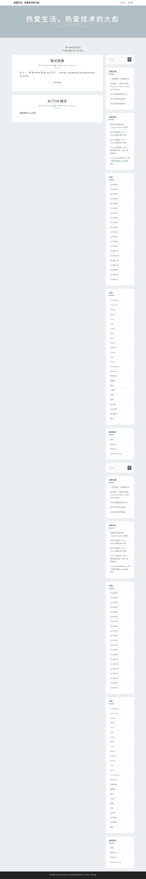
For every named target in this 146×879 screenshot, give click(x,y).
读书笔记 (113, 414)
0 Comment (71, 65)
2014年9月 (114, 270)
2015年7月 (114, 222)
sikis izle (113, 147)
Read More (58, 82)
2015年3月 (114, 241)
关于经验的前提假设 (118, 104)
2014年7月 (114, 279)
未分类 (112, 404)
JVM (111, 324)
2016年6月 (114, 199)
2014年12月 (114, 256)
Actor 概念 (57, 101)
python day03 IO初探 (119, 127)
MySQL (112, 343)
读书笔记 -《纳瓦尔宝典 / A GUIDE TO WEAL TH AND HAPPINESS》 (119, 86)
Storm (112, 362)
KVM (111, 333)
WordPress (78, 875)
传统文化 (113, 376)
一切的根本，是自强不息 (119, 79)
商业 (112, 385)
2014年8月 (114, 275)
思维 (112, 395)
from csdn (114, 305)
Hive (111, 319)
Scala (112, 357)
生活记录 (113, 409)
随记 (112, 419)
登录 (112, 439)
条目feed (113, 444)
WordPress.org (115, 454)
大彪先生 (59, 65)
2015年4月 (114, 237)
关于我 (130, 3)
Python (113, 352)
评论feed (113, 449)
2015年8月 (114, 218)
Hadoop (113, 310)
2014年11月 (114, 260)
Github (122, 3)
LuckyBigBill (114, 158)
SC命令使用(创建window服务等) (120, 161)
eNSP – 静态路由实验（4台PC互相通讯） (119, 150)
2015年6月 (114, 227)
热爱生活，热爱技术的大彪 (26, 2)
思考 (112, 400)
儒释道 (112, 381)
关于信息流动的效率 (118, 99)
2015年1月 (114, 251)
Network (113, 347)
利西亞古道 (114, 124)
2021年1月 (114, 194)
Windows (113, 371)
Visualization (115, 366)
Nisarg (93, 875)
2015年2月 (114, 246)
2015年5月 (114, 232)
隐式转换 (57, 61)
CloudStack (114, 300)
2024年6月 (114, 185)
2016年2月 (114, 208)
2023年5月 (114, 189)
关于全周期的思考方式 (118, 94)
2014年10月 (114, 265)
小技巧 (112, 390)
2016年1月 (114, 213)
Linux (112, 338)
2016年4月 (114, 204)
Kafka (112, 329)
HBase (112, 314)
